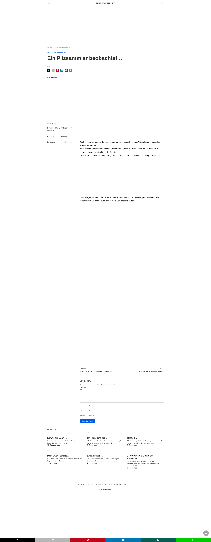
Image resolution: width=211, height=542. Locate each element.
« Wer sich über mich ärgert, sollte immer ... (97, 371)
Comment (83, 387)
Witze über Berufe (64, 47)
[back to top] (206, 533)
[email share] (53, 70)
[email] (52, 540)
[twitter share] (48, 70)
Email (82, 411)
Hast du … (132, 438)
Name (82, 406)
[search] (162, 3)
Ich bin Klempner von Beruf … (59, 136)
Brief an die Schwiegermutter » (151, 371)
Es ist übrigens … (95, 456)
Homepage (51, 47)
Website (82, 415)
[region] (105, 25)
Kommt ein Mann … (57, 438)
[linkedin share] (61, 70)
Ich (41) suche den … (97, 438)
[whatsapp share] (66, 70)
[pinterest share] (57, 70)
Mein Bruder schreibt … (58, 456)
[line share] (70, 70)
